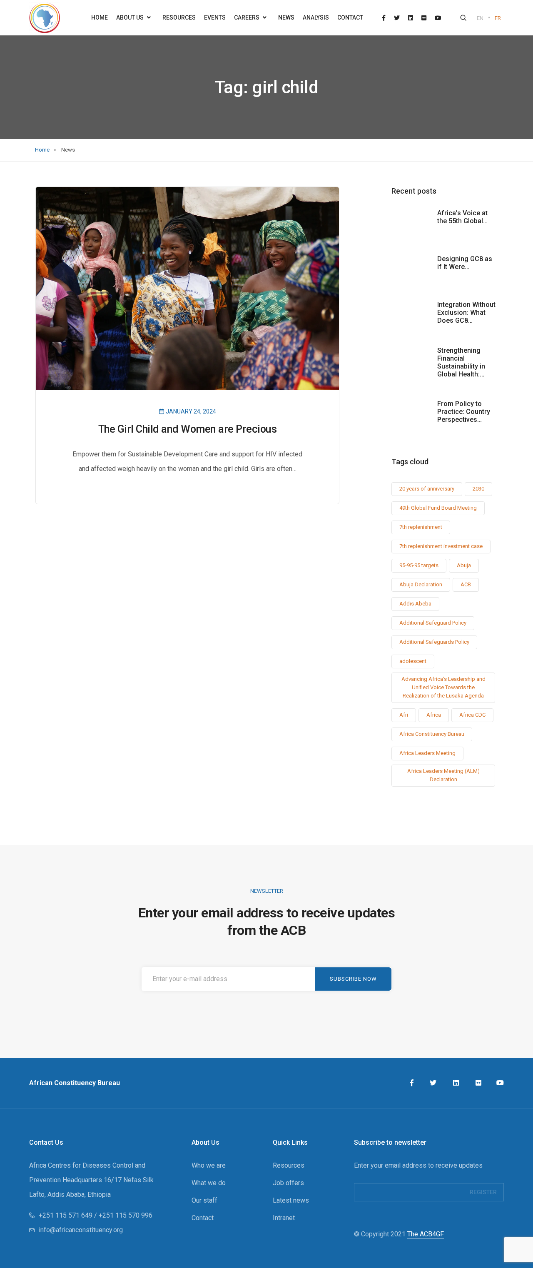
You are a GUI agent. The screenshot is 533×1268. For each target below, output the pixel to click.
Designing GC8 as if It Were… (464, 263)
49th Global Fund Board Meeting (438, 508)
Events (215, 17)
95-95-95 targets (418, 565)
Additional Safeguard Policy (432, 623)
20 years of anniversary (426, 489)
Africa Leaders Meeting (427, 753)
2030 (478, 489)
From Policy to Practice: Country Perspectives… (463, 411)
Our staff (204, 1200)
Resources (179, 17)
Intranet (284, 1218)
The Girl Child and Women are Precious (187, 429)
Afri (403, 715)
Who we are (209, 1165)
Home (99, 17)
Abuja (464, 565)
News (286, 17)
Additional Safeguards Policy (434, 642)
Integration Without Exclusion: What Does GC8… (466, 312)
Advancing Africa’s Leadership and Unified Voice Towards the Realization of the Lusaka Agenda (443, 687)
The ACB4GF (425, 1234)
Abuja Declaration (420, 584)
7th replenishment (420, 527)
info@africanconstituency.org (81, 1230)
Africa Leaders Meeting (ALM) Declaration (443, 775)
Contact (350, 17)
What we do (209, 1183)
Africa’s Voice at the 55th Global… (462, 217)
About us (130, 17)
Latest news (291, 1200)
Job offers (288, 1183)
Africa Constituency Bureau (431, 734)
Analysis (316, 17)
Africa (433, 715)
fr (498, 18)
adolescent (412, 661)
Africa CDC (472, 715)
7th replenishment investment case (441, 546)
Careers (247, 17)
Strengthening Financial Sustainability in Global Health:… (461, 362)
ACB (466, 584)
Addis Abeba (415, 603)
